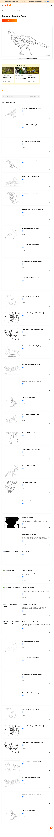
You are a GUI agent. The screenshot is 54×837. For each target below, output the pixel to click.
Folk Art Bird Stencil (27, 657)
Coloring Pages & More (7, 88)
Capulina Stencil (27, 570)
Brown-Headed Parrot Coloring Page (32, 209)
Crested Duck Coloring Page (30, 228)
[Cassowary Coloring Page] (12, 487)
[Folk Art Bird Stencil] (12, 663)
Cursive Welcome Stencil (29, 691)
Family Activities (8, 10)
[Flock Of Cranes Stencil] (12, 610)
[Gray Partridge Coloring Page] (12, 250)
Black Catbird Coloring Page (30, 296)
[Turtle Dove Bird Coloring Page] (12, 146)
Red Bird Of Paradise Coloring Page (32, 432)
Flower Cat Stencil (27, 517)
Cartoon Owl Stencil (28, 587)
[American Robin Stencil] (12, 540)
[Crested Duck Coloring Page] (12, 233)
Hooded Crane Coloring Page (30, 125)
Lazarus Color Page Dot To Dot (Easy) (33, 313)
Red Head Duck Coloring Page (30, 414)
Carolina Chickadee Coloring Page (32, 381)
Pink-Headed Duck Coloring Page (31, 346)
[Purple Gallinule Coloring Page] (12, 454)
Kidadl (3, 10)
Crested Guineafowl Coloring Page (32, 261)
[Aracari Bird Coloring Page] (12, 165)
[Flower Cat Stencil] (12, 522)
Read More (46, 1)
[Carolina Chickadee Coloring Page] (12, 386)
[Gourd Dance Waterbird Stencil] (12, 646)
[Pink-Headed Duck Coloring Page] (12, 351)
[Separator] (51, 828)
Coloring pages (5, 91)
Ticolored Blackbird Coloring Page (32, 465)
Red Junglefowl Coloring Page (31, 364)
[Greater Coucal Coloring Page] (12, 283)
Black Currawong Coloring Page (31, 108)
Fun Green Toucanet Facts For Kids (20, 78)
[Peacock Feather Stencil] (12, 680)
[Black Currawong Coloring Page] (12, 113)
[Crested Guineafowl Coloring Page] (12, 266)
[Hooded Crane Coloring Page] (12, 130)
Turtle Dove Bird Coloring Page (31, 141)
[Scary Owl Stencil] (12, 557)
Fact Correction (35, 96)
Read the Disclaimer (9, 96)
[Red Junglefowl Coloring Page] (12, 369)
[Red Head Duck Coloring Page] (12, 419)
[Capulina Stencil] (12, 575)
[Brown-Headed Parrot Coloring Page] (12, 214)
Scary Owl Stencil (27, 551)
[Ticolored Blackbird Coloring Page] (12, 471)
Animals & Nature (6, 75)
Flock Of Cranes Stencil (29, 604)
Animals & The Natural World (32, 88)
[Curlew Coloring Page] (12, 403)
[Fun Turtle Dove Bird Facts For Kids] (33, 70)
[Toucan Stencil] (12, 506)
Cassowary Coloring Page (29, 482)
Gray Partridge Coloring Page (30, 244)
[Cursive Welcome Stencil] (12, 696)
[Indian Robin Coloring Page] (12, 198)
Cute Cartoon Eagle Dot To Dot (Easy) (33, 329)
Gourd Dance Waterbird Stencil (31, 641)
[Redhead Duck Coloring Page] (12, 181)
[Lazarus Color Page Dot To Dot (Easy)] (12, 318)
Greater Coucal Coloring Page (31, 277)
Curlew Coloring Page (28, 397)
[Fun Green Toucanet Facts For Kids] (21, 70)
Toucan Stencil (26, 501)
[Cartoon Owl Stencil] (12, 592)
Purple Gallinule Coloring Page (31, 449)
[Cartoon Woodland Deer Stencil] (12, 627)
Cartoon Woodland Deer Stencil (31, 622)
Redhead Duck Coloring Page (30, 176)
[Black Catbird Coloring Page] (12, 301)
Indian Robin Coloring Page (30, 193)
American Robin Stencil (29, 534)
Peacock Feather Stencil (29, 674)
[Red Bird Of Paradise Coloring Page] (12, 438)
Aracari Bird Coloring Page (30, 160)
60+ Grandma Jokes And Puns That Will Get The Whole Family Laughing (23, 1)
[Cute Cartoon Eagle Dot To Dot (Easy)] (12, 334)
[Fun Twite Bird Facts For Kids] (8, 70)
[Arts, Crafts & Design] (23, 111)
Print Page (10, 20)
